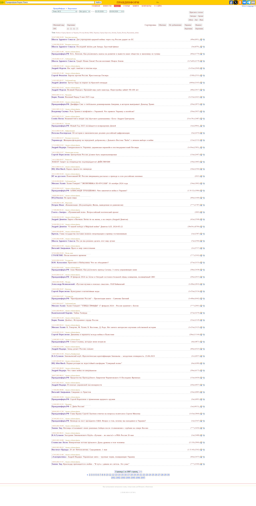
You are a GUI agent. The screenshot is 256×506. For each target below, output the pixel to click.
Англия (114, 32)
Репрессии (68, 159)
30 (168, 475)
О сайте (158, 6)
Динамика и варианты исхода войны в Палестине (92, 334)
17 (128, 475)
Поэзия (67, 123)
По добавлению (175, 25)
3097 (143, 478)
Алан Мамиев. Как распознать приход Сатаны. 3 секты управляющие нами (103, 270)
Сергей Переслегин (61, 155)
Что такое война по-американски (81, 370)
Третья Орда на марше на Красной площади (87, 83)
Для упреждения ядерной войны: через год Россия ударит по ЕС (105, 39)
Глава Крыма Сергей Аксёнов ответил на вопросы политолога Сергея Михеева (105, 414)
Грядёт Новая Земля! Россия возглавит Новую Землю (99, 61)
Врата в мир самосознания (83, 248)
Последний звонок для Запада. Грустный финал (97, 47)
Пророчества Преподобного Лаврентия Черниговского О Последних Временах (105, 378)
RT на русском (58, 176)
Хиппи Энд (57, 428)
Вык (201, 20)
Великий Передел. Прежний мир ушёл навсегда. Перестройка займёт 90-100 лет (103, 90)
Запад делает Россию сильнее (80, 349)
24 (150, 475)
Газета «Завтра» (59, 212)
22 (144, 475)
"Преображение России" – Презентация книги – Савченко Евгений (99, 298)
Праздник (68, 95)
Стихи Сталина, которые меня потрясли (88, 342)
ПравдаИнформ (59, 8)
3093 (123, 478)
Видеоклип (68, 202)
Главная (96, 6)
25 (153, 475)
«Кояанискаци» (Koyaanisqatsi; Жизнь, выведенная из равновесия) (94, 205)
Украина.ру (57, 140)
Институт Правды (60, 450)
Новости (107, 6)
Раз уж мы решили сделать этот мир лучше (95, 241)
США (91, 32)
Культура (68, 289)
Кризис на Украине (73, 32)
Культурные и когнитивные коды (85, 291)
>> (141, 472)
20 (138, 475)
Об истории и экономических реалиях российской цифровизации (101, 133)
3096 (138, 478)
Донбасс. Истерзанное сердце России (81, 320)
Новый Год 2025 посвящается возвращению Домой (93, 126)
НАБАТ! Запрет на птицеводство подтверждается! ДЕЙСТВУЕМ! (81, 162)
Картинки (71, 25)
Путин (124, 32)
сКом (191, 20)
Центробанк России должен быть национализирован (94, 155)
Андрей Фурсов (59, 68)
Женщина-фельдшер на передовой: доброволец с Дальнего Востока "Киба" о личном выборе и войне (108, 140)
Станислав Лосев (60, 442)
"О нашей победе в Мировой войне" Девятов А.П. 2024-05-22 (95, 226)
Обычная (162, 25)
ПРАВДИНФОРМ (128, 2)
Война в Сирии (61, 32)
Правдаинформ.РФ (60, 54)
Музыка (67, 282)
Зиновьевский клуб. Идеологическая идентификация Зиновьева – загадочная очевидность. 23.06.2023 (110, 356)
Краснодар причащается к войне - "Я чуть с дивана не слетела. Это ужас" (96, 464)
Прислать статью (196, 12)
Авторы (193, 16)
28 (162, 475)
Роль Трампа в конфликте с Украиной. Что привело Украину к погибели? (102, 111)
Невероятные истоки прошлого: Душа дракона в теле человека (97, 442)
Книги (136, 6)
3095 (133, 478)
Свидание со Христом (81, 392)
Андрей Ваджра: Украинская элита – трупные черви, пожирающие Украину (101, 457)
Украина (188, 25)
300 (54, 29)
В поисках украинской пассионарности (84, 385)
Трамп (119, 32)
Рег (158, 2)
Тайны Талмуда (80, 313)
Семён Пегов (58, 119)
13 (116, 475)
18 (132, 475)
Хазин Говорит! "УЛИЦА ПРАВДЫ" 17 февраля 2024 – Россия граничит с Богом (103, 306)
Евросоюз (108, 32)
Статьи (126, 6)
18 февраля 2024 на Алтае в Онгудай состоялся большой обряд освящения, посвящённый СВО (112, 277)
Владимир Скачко (60, 111)
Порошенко (130, 32)
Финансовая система (72, 152)
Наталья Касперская (61, 133)
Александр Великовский (63, 284)
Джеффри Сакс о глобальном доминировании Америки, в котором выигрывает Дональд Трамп (112, 104)
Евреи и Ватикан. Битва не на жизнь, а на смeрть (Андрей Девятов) (98, 219)
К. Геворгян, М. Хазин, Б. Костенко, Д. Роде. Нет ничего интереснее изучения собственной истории (111, 327)
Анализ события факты (72, 51)
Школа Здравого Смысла (63, 39)
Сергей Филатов (59, 75)
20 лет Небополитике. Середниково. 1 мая (88, 450)
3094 (128, 478)
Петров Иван (58, 205)
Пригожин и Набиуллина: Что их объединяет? (88, 262)
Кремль (55, 234)
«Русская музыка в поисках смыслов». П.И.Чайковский (100, 284)
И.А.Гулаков (57, 356)
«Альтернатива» (59, 457)
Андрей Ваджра (59, 147)
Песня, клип (69, 253)
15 (122, 475)
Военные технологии (72, 44)
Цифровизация (70, 131)
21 (141, 475)
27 (159, 475)
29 (165, 475)
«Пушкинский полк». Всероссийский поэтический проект (93, 212)
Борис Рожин (58, 97)
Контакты (146, 6)
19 (135, 475)
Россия (81, 32)
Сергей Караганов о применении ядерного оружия (92, 399)
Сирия (102, 32)
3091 (113, 478)
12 (113, 475)
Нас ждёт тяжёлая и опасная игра (82, 68)
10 (107, 475)
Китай (87, 32)
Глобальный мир (70, 59)
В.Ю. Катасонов (59, 262)
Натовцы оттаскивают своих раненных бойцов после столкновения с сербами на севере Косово (105, 428)
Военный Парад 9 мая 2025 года (79, 97)
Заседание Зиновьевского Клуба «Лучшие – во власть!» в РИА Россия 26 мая (99, 435)
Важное (198, 25)
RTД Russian (57, 198)
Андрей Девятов (59, 83)
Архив (200, 16)
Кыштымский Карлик (62, 313)
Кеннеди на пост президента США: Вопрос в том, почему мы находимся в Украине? (108, 421)
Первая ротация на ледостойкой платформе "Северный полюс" (94, 363)
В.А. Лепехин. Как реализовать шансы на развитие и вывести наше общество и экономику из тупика (115, 54)
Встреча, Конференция (72, 354)
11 (110, 475)
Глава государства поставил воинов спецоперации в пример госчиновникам (93, 234)
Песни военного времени (75, 255)
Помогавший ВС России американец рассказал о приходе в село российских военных (105, 176)
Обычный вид (58, 25)
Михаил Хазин (58, 183)
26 (156, 475)
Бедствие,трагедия (71, 37)
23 (147, 475)
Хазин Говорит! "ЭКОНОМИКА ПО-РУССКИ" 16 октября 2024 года (97, 183)
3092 (118, 478)
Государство (69, 260)
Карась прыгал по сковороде (79, 169)
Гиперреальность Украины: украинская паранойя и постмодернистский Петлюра (103, 147)
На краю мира (70, 198)
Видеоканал (72, 8)
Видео (117, 6)
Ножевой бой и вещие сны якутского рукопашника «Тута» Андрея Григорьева (99, 119)
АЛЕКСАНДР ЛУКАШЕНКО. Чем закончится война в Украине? (98, 191)
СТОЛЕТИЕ (57, 255)
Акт (196, 20)
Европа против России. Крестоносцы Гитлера (88, 75)
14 (119, 475)
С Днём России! (77, 406)
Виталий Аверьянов (61, 248)
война (137, 32)
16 (125, 475)
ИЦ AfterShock (58, 169)
